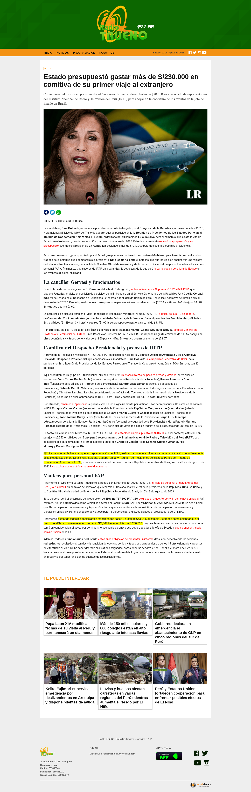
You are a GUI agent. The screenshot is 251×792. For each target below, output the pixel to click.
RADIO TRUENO (107, 739)
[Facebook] (196, 754)
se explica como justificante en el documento (79, 466)
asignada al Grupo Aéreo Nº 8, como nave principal (169, 498)
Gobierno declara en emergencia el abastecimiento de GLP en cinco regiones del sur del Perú (178, 633)
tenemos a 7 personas (74, 404)
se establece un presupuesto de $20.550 (139, 433)
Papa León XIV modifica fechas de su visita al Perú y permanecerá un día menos (70, 628)
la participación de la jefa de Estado (175, 268)
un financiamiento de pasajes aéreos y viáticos (148, 375)
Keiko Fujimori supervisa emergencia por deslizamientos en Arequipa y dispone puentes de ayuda (69, 695)
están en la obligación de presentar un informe (126, 539)
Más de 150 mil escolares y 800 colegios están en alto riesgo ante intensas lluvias (124, 628)
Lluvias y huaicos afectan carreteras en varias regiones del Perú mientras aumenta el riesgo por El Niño (124, 698)
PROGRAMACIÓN (84, 52)
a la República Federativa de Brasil (167, 359)
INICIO (48, 52)
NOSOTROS (106, 52)
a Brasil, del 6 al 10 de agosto (176, 313)
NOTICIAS (63, 52)
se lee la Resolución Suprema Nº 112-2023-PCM (160, 289)
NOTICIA (48, 68)
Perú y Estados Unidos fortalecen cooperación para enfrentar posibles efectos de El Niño (179, 695)
